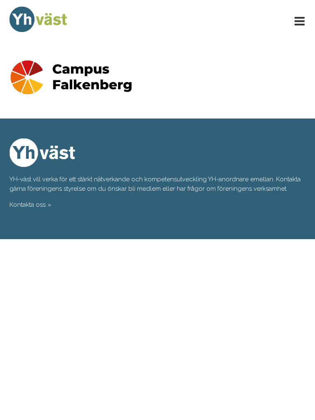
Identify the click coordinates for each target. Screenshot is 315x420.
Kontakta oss (27, 204)
